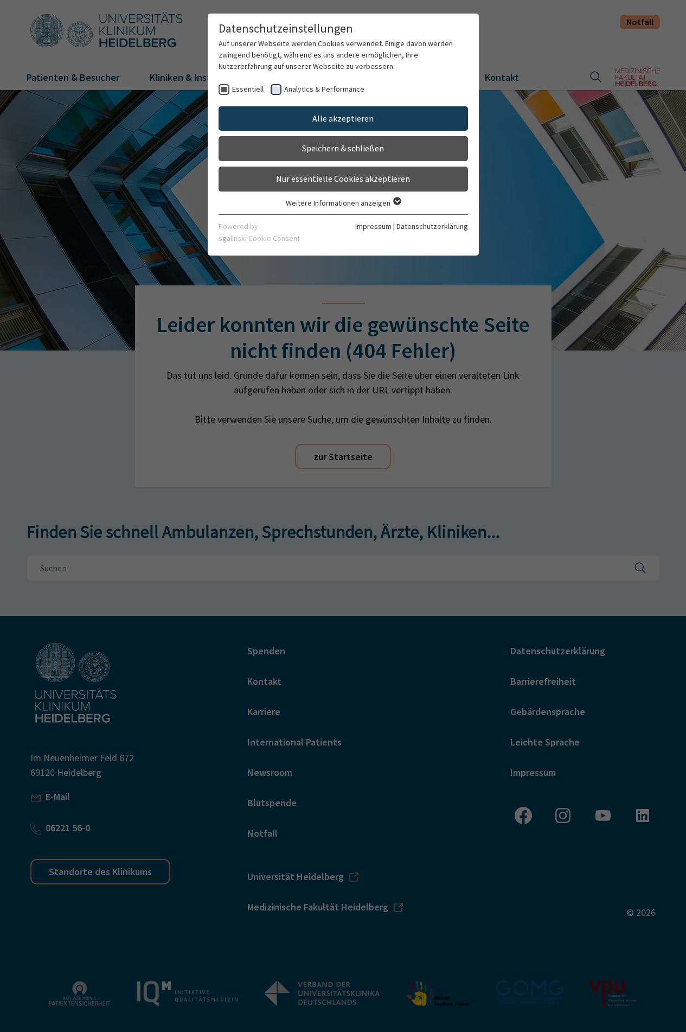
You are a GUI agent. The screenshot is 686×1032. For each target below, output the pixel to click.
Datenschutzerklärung (432, 226)
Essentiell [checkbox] (248, 89)
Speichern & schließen (343, 148)
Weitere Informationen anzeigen (339, 203)
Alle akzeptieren (343, 118)
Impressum (373, 226)
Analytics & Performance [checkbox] (324, 89)
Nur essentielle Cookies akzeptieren (343, 178)
